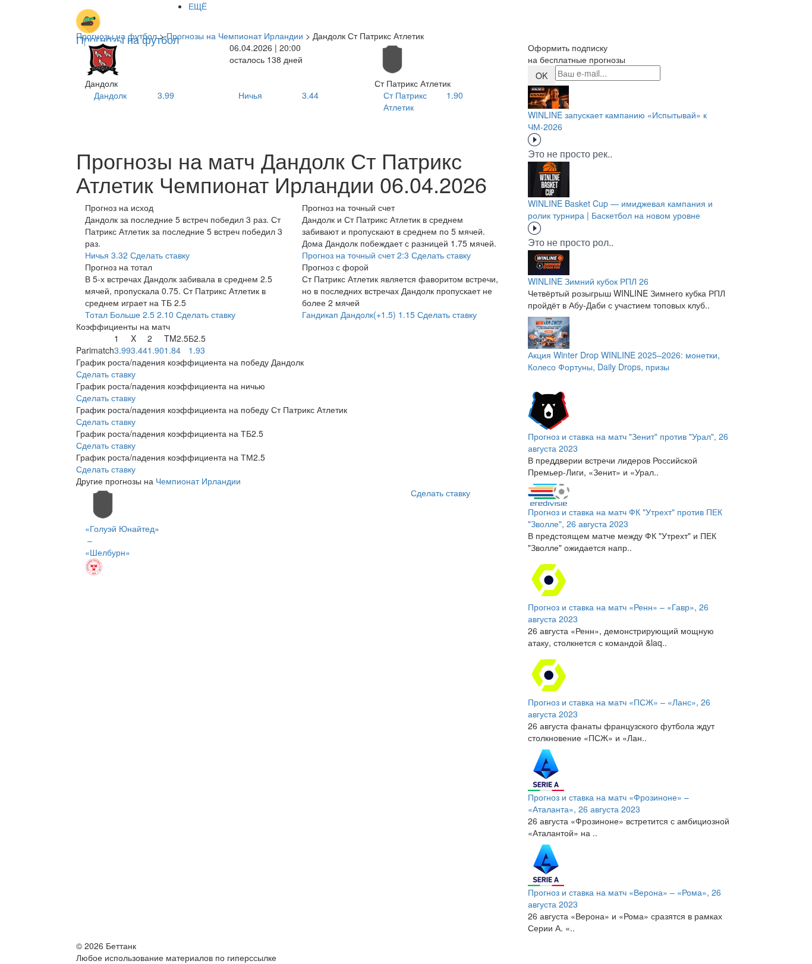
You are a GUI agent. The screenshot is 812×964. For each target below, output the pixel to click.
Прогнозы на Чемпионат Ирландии (234, 36)
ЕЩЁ (197, 6)
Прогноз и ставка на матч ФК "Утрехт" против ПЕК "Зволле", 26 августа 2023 (625, 518)
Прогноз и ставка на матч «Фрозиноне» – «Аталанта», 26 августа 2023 (608, 803)
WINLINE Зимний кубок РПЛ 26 (588, 281)
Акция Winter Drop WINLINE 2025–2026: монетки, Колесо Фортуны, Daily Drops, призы (624, 361)
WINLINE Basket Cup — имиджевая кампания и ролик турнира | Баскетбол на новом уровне (620, 209)
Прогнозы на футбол (116, 36)
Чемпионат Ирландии (198, 481)
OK (541, 75)
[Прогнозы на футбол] (127, 15)
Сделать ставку (106, 374)
